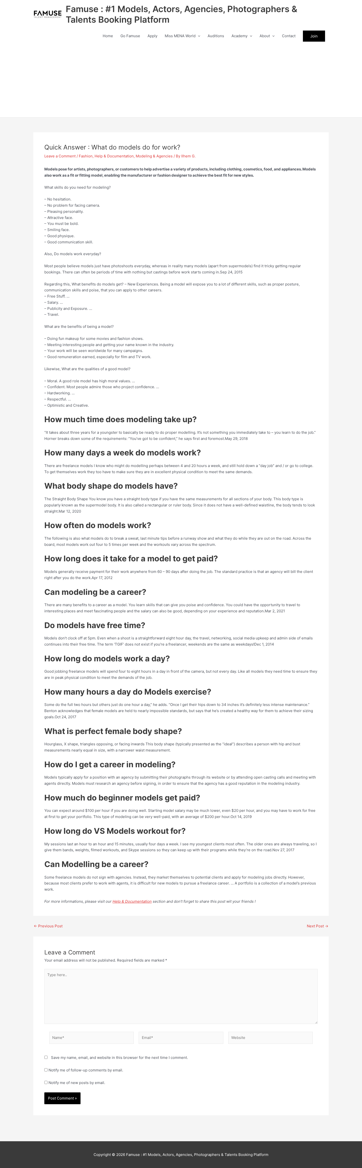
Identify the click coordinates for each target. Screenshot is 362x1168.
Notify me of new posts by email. (77, 1082)
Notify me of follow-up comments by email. (86, 1070)
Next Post (317, 926)
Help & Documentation (114, 156)
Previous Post (48, 926)
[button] (198, 36)
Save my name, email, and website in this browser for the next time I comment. (119, 1057)
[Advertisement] (181, 80)
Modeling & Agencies (154, 156)
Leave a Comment (60, 156)
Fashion (86, 156)
